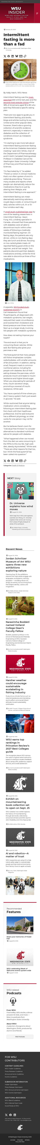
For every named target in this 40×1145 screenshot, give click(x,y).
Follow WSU (20, 1141)
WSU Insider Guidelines (13, 1068)
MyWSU (27, 1140)
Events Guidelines (11, 1077)
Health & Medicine (18, 465)
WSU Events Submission (13, 1093)
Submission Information (16, 1082)
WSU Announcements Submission (16, 1090)
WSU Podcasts (20, 1036)
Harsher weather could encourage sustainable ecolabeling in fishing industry (16, 686)
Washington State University (12, 1)
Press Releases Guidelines (14, 1071)
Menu (37, 13)
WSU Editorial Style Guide (13, 1103)
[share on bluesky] (16, 56)
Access (12, 1140)
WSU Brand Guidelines (12, 1100)
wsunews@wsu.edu (25, 1120)
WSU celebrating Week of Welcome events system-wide (19, 969)
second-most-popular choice (16, 102)
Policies (20, 1140)
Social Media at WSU (12, 1106)
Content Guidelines (14, 1066)
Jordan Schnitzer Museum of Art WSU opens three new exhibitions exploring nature (18, 564)
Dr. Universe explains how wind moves (21, 506)
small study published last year (18, 212)
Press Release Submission (14, 1087)
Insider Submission (11, 1084)
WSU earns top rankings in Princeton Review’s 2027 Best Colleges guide (17, 745)
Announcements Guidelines (14, 1074)
